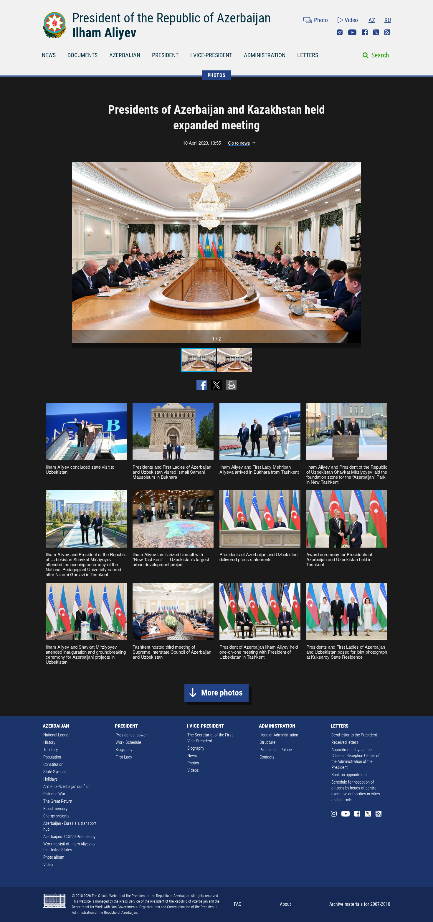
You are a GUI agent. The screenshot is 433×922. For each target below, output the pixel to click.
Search (380, 55)
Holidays (50, 779)
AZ (371, 20)
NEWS (49, 55)
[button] (355, 252)
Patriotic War (54, 794)
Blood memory (55, 808)
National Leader (56, 735)
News (192, 755)
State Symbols (55, 771)
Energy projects (56, 816)
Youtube (352, 32)
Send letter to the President (354, 735)
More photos (222, 693)
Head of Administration (279, 735)
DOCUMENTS (82, 55)
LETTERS (307, 55)
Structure (267, 742)
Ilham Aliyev (104, 32)
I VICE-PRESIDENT (211, 55)
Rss (387, 32)
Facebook (365, 32)
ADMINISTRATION (264, 55)
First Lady (123, 757)
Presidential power (131, 735)
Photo (321, 20)
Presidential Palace (276, 749)
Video (351, 20)
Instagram (340, 32)
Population (52, 757)
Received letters (344, 742)
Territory (50, 749)
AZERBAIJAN (124, 55)
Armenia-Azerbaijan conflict (66, 786)
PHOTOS (217, 75)
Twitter (376, 32)
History (49, 742)
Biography (123, 749)
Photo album (53, 857)
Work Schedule (128, 742)
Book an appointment (349, 774)
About (285, 904)
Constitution (53, 764)
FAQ (238, 904)
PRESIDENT (165, 55)
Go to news (239, 143)
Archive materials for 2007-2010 (359, 904)
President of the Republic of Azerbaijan (171, 18)
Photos (193, 763)
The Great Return (57, 801)
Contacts (267, 757)
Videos (193, 770)
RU (387, 20)
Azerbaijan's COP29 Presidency (69, 836)
